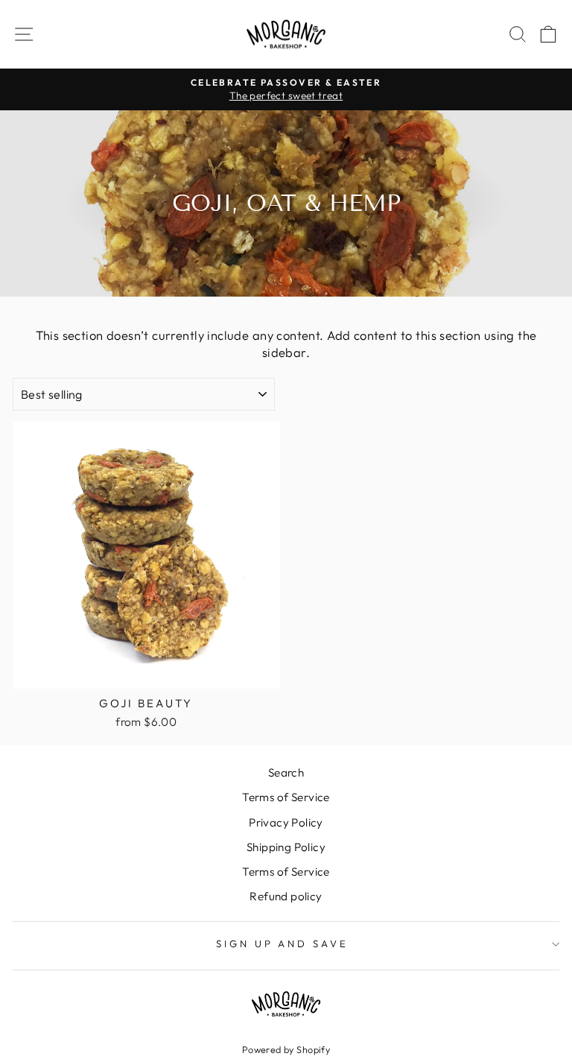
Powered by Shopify (286, 1049)
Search (286, 772)
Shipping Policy (286, 847)
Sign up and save (282, 943)
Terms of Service (286, 797)
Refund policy (286, 896)
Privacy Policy (286, 822)
